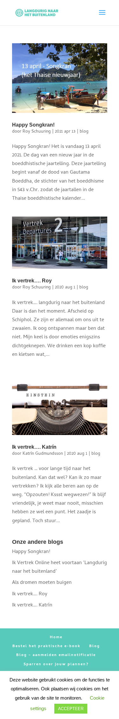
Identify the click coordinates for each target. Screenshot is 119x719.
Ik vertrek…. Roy (32, 280)
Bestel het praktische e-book (46, 646)
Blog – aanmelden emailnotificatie (56, 655)
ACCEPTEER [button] (70, 708)
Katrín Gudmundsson (43, 454)
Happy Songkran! (33, 125)
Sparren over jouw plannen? (56, 664)
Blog (94, 646)
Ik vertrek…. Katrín (34, 447)
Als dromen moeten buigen (42, 583)
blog (84, 131)
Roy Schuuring (37, 131)
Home (56, 637)
